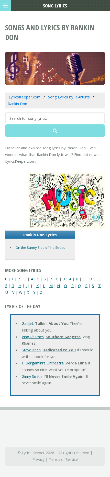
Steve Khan (31, 349)
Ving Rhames (33, 336)
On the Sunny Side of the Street (40, 247)
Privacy (38, 459)
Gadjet (27, 323)
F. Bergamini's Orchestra (43, 362)
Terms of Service (63, 459)
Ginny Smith (32, 376)
